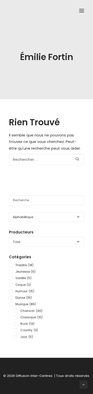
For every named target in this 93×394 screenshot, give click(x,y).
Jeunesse (25, 271)
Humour (24, 291)
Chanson (31, 311)
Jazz (26, 337)
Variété (23, 278)
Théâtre (24, 265)
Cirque (23, 285)
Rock (27, 324)
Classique (31, 317)
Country (29, 330)
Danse (23, 298)
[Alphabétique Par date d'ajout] (46, 217)
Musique (25, 304)
